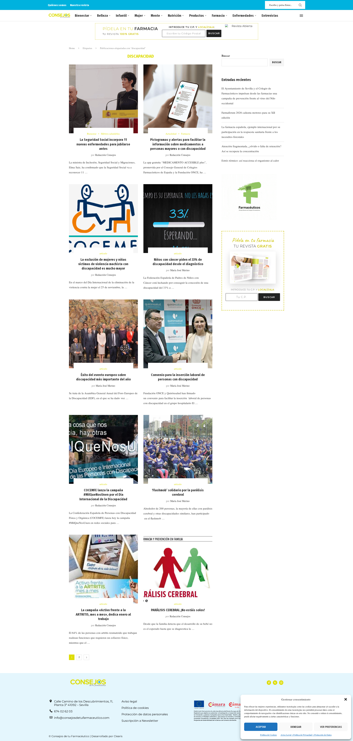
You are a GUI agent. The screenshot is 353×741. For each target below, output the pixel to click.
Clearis (118, 736)
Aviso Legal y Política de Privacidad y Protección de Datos (306, 734)
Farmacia (218, 16)
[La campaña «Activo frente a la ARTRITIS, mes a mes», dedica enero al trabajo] (103, 569)
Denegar (295, 727)
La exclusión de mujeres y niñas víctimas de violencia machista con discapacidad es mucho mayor (103, 264)
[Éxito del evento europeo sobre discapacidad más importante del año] (103, 333)
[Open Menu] (301, 15)
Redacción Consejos (105, 155)
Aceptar (261, 727)
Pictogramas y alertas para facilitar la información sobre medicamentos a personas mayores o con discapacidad (178, 144)
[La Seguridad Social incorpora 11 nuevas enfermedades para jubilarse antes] (103, 98)
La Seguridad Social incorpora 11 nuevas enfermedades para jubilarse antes (103, 144)
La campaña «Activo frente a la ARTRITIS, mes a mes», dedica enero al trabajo (103, 614)
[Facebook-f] (269, 682)
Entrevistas (270, 16)
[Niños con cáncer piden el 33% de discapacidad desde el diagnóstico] (177, 218)
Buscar (226, 56)
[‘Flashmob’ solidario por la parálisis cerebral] (177, 449)
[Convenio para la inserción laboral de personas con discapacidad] (177, 333)
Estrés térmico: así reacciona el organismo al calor (250, 160)
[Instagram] (281, 682)
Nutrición (174, 16)
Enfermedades (243, 16)
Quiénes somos (57, 5)
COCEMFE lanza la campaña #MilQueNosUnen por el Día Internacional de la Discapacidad (103, 494)
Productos (196, 16)
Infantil (121, 16)
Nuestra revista (79, 5)
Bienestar (82, 16)
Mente (155, 16)
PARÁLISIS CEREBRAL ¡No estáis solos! (178, 610)
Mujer (139, 16)
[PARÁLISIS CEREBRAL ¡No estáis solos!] (177, 569)
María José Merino (180, 270)
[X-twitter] (275, 682)
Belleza (102, 16)
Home (72, 48)
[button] (345, 699)
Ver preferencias (331, 727)
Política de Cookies (268, 734)
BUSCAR (214, 33)
